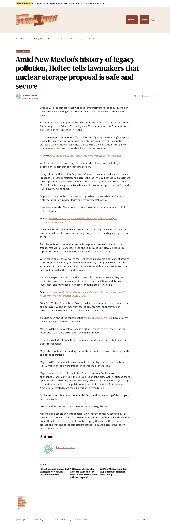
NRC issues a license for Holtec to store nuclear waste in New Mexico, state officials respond (83, 473)
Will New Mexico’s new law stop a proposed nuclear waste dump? (113, 471)
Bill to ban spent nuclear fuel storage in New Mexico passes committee (54, 471)
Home (18, 39)
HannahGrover (31, 95)
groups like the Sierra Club (98, 317)
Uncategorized (23, 51)
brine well (120, 384)
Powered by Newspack (145, 520)
